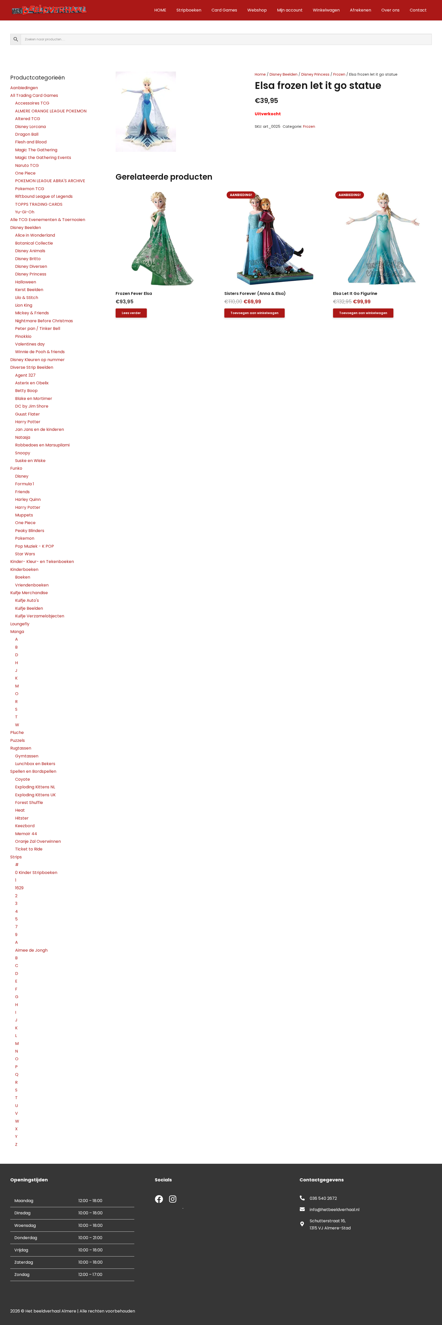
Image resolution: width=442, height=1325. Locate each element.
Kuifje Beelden (29, 608)
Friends (22, 492)
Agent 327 (25, 375)
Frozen (339, 74)
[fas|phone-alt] (305, 1198)
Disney (21, 476)
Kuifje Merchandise (29, 593)
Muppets (24, 515)
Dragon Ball (26, 134)
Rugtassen (20, 748)
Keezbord (25, 826)
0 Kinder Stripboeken (36, 872)
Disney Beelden (283, 74)
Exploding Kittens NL (35, 787)
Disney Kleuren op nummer (37, 360)
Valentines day (30, 344)
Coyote (22, 779)
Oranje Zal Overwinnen (38, 841)
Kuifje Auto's (27, 600)
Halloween (25, 282)
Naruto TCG (27, 165)
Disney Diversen (31, 266)
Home (260, 74)
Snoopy (22, 453)
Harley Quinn (28, 499)
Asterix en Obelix (32, 383)
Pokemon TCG (29, 189)
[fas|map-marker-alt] (305, 1224)
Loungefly (19, 624)
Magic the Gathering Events (43, 157)
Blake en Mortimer (33, 398)
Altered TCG (27, 119)
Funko (16, 468)
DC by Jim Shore (31, 406)
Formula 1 (24, 484)
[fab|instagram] (172, 1199)
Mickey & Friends (32, 313)
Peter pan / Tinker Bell (37, 328)
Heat (20, 810)
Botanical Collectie (34, 243)
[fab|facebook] (159, 1199)
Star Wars (25, 554)
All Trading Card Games (34, 95)
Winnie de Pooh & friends (40, 352)
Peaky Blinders (29, 531)
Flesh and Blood (31, 142)
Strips (16, 857)
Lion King (23, 305)
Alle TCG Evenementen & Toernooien (47, 220)
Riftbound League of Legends (44, 196)
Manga (17, 632)
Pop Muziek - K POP (34, 546)
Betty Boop (26, 391)
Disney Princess (315, 74)
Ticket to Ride (28, 849)
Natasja (22, 437)
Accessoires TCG (32, 103)
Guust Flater (27, 414)
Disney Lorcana (30, 127)
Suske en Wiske (30, 461)
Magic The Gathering (36, 150)
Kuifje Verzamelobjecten (39, 616)
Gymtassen (26, 756)
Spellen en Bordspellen (33, 771)
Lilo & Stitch (26, 298)
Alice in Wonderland (35, 235)
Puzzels (17, 740)
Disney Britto (28, 259)
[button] (227, 80)
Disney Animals (30, 251)
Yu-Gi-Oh (24, 212)
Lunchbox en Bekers (35, 764)
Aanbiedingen (24, 88)
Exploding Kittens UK (35, 795)
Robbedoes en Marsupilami (42, 445)
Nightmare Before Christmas (44, 321)
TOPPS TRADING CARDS (38, 204)
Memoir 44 (26, 834)
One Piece (25, 173)
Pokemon (24, 538)
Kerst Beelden (29, 290)
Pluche (17, 732)
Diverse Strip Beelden (31, 367)
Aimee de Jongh (31, 950)
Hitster (22, 818)
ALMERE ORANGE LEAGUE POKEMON (50, 111)
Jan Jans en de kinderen (39, 429)
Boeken (22, 577)
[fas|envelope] (305, 1209)
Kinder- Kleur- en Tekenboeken (42, 561)
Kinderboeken (24, 569)
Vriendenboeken (32, 585)
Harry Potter (27, 422)
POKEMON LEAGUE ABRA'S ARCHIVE (50, 181)
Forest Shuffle (29, 802)
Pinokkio (23, 336)
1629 (19, 888)
